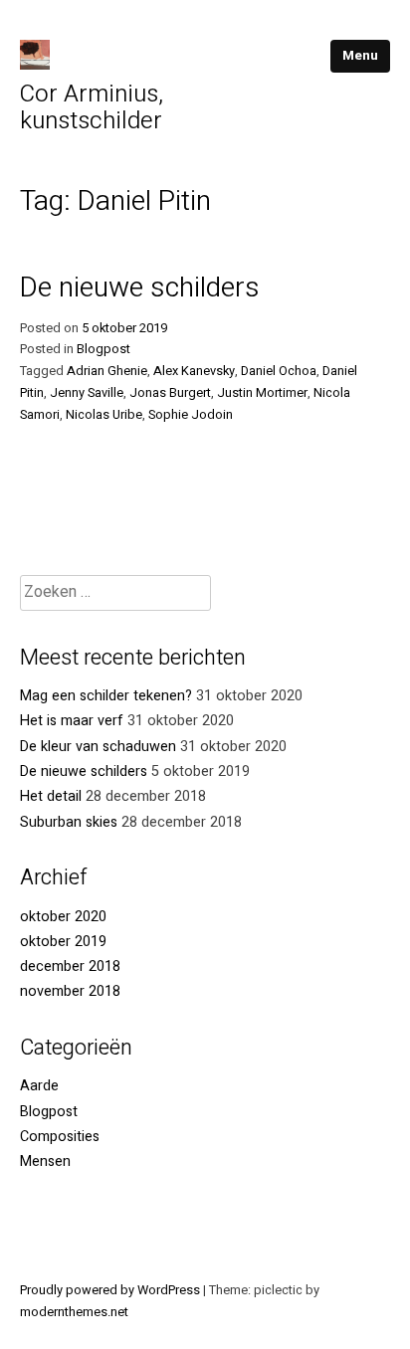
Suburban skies (68, 822)
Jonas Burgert (170, 393)
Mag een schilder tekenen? (106, 695)
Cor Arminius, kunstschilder (91, 107)
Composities (60, 1136)
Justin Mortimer (262, 393)
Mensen (45, 1161)
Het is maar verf (71, 720)
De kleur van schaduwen (98, 746)
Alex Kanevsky (194, 371)
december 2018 (70, 966)
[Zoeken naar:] (115, 592)
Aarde (39, 1085)
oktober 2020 (63, 916)
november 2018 (70, 991)
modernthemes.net (74, 1312)
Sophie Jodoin (190, 415)
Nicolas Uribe (104, 415)
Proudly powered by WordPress (111, 1290)
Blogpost (103, 349)
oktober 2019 (63, 941)
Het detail (51, 796)
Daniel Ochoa (278, 371)
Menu (360, 56)
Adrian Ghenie (107, 371)
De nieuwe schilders (140, 288)
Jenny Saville (86, 393)
